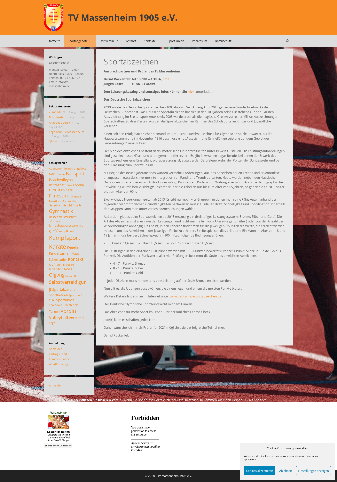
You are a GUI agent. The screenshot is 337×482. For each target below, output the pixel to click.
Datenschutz (223, 41)
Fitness (56, 196)
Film (52, 189)
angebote (80, 168)
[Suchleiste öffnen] (287, 41)
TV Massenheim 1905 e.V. (122, 17)
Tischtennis (70, 305)
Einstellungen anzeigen (313, 471)
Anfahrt (131, 41)
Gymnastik (61, 211)
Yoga (52, 323)
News (68, 269)
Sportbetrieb (58, 295)
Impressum (199, 41)
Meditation (56, 269)
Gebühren (55, 205)
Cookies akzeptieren (259, 471)
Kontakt (75, 259)
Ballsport (75, 174)
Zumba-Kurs (57, 112)
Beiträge (55, 185)
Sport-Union (176, 41)
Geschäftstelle (72, 205)
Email (167, 79)
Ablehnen (285, 471)
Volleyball (58, 317)
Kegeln (72, 247)
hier (191, 91)
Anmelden (55, 349)
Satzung (70, 275)
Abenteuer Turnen (61, 168)
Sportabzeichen (65, 289)
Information (55, 221)
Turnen (54, 311)
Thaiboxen (56, 305)
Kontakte (150, 41)
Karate (57, 246)
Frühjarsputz (72, 196)
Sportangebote (78, 41)
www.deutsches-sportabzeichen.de (195, 296)
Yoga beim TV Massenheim (66, 132)
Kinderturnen (60, 253)
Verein (68, 310)
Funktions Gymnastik (62, 201)
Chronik (67, 185)
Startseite (54, 41)
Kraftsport (68, 264)
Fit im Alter (65, 190)
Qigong (53, 141)
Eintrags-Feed (58, 354)
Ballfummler (57, 174)
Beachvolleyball (62, 179)
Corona (78, 185)
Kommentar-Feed (60, 359)
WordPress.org (58, 364)
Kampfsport (64, 238)
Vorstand (76, 317)
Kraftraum (55, 264)
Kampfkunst (66, 231)
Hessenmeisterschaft (62, 217)
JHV (54, 230)
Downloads (56, 117)
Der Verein (107, 41)
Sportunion (65, 300)
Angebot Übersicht (61, 122)
